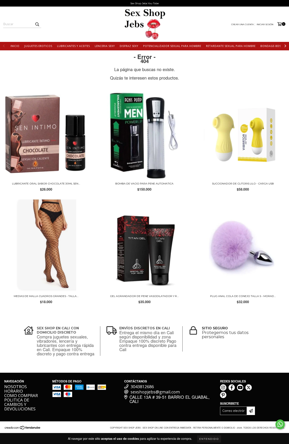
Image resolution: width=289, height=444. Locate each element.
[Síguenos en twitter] (248, 387)
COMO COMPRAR (21, 395)
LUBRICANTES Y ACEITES (73, 46)
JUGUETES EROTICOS (38, 46)
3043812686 (142, 386)
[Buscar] (37, 24)
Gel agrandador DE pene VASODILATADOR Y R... (144, 296)
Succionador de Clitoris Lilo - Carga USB (243, 183)
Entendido (209, 438)
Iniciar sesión (265, 24)
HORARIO (13, 391)
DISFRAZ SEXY (129, 46)
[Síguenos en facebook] (231, 387)
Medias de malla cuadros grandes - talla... (46, 296)
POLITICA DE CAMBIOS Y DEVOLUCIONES (20, 404)
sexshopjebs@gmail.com (155, 392)
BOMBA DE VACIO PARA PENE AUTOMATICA (144, 183)
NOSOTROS (15, 386)
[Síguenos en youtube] (240, 387)
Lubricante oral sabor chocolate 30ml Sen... (46, 183)
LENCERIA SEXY (105, 46)
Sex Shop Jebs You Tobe (144, 3)
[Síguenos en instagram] (223, 387)
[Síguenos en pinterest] (223, 395)
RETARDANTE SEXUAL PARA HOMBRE (231, 46)
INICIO (15, 46)
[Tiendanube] (22, 429)
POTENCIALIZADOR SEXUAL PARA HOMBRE (172, 46)
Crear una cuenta (242, 24)
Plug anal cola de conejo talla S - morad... (243, 296)
